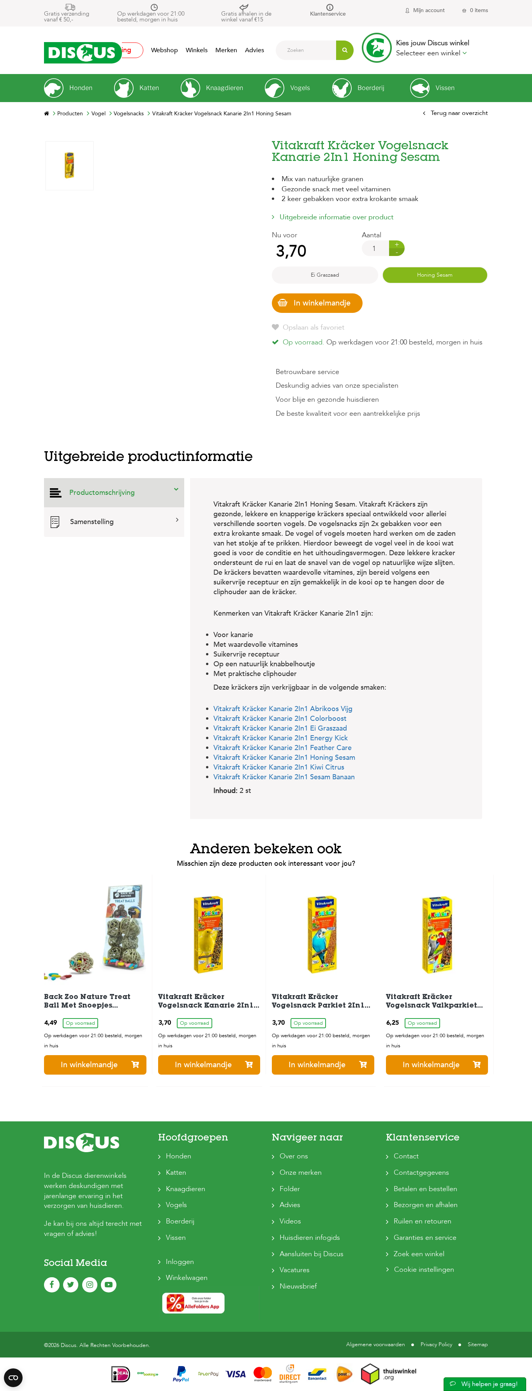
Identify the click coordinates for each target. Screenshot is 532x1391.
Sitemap (478, 1344)
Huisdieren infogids (310, 1238)
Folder (290, 1189)
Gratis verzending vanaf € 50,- (66, 16)
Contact (406, 1156)
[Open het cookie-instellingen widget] (13, 1377)
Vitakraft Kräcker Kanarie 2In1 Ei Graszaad (280, 728)
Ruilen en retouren (422, 1221)
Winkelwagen (187, 1278)
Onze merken (301, 1172)
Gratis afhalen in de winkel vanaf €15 (246, 16)
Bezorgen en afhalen (426, 1205)
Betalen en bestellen (425, 1189)
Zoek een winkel (419, 1254)
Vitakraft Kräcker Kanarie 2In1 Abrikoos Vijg (282, 709)
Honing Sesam (435, 275)
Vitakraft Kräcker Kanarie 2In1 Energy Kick (280, 738)
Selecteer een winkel (429, 53)
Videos (290, 1221)
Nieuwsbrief (298, 1286)
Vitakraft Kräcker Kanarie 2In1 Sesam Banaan (284, 777)
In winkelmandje (322, 303)
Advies (254, 50)
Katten (176, 1172)
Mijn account (429, 10)
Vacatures (295, 1270)
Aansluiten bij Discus (312, 1254)
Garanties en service (425, 1238)
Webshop (164, 50)
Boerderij (180, 1221)
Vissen (176, 1238)
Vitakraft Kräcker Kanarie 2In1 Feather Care (282, 748)
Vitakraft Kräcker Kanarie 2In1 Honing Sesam (284, 758)
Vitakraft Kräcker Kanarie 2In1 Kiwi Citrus (278, 767)
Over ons (294, 1156)
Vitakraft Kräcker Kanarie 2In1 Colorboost (280, 719)
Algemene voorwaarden (375, 1344)
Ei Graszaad (325, 275)
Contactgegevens (421, 1172)
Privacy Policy (436, 1344)
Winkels (197, 50)
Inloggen (180, 1262)
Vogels (176, 1205)
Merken (226, 50)
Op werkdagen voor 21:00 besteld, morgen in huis (151, 16)
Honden (178, 1156)
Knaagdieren (185, 1189)
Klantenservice (328, 14)
